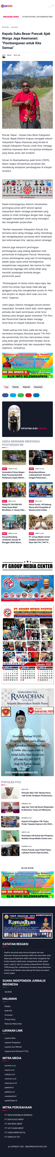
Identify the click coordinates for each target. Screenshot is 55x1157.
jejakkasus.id (10, 1092)
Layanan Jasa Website (13, 1047)
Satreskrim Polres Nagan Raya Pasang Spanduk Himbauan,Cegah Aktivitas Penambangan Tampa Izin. (14, 475)
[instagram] (20, 1151)
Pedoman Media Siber (13, 1024)
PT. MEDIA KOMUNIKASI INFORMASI (18, 1115)
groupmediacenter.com (36, 1146)
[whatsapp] (21, 395)
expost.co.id (9, 1070)
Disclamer (9, 1015)
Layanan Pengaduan (13, 1042)
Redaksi (8, 1006)
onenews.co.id (10, 1079)
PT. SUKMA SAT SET (12, 1137)
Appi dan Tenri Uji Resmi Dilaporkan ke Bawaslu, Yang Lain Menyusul (38, 808)
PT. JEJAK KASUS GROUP (14, 1119)
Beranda (5, 27)
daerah (27, 387)
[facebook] (5, 395)
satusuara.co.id (11, 1083)
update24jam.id (11, 1100)
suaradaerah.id (10, 1096)
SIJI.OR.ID (8, 992)
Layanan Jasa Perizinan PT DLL (17, 1051)
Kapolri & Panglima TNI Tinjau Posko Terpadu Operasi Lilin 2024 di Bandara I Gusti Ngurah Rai (38, 823)
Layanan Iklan (10, 1038)
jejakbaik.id (9, 1087)
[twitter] (13, 395)
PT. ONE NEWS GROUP (13, 1124)
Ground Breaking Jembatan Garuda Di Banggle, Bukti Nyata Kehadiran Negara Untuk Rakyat (13, 540)
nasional (14, 27)
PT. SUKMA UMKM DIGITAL (15, 1132)
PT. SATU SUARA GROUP (14, 1128)
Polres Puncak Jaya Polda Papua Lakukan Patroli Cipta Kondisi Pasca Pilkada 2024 (36, 851)
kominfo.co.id (10, 1065)
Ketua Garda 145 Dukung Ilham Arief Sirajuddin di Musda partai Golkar (40, 507)
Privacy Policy (10, 1019)
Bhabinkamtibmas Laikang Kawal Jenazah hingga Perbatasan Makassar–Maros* (39, 475)
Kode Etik (8, 1010)
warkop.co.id (10, 1074)
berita (16, 387)
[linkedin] (36, 395)
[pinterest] (28, 395)
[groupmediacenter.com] (7, 7)
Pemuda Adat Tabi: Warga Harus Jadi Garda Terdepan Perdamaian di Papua (37, 794)
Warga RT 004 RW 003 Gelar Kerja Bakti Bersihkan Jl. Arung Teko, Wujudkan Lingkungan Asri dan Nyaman (14, 507)
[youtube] (24, 1151)
